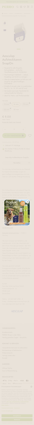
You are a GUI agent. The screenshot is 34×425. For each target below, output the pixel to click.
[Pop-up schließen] (27, 201)
